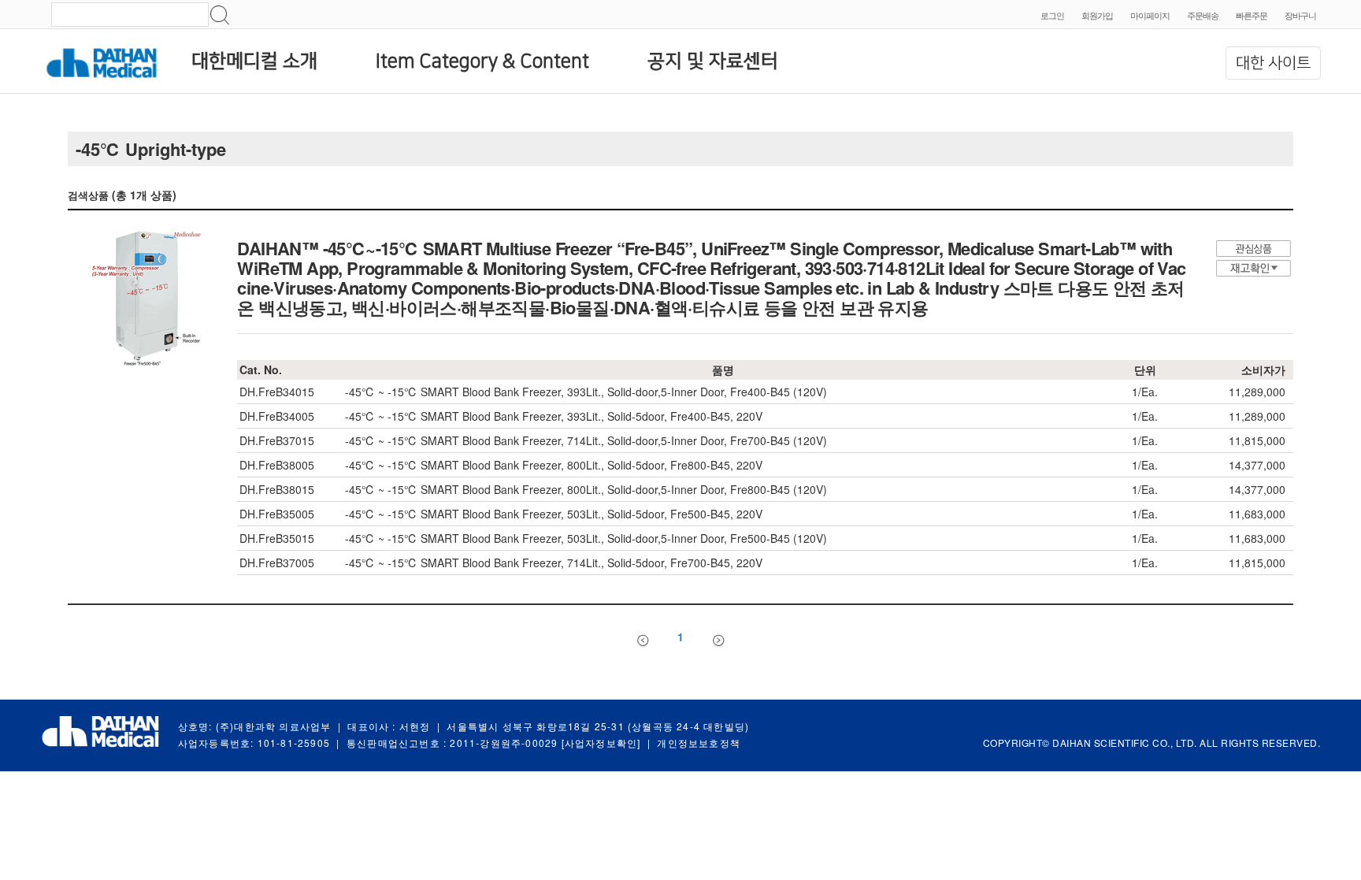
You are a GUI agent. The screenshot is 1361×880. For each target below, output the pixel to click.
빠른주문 (1251, 15)
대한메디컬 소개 (254, 61)
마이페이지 (1150, 15)
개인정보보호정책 (698, 742)
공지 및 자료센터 (712, 61)
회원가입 (1097, 15)
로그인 (1052, 15)
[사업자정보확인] (601, 742)
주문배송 (1202, 15)
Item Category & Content (482, 61)
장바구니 (1300, 15)
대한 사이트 (1273, 63)
